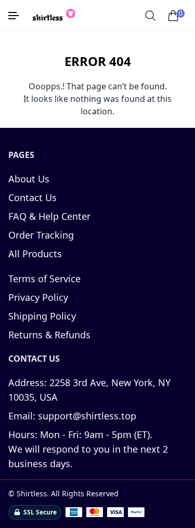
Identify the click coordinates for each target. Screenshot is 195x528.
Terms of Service (44, 278)
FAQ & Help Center (49, 216)
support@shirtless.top (72, 416)
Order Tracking (41, 235)
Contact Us (32, 197)
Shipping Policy (42, 316)
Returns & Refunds (49, 334)
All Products (35, 253)
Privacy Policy (38, 297)
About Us (28, 179)
